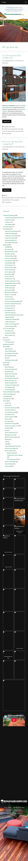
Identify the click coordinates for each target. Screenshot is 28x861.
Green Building (9, 351)
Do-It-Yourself (7, 328)
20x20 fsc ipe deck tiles (10, 129)
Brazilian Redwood (10, 251)
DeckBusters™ (9, 278)
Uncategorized (7, 398)
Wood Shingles (9, 464)
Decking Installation (10, 281)
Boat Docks (8, 249)
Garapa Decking (9, 285)
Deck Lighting (9, 272)
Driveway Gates (9, 410)
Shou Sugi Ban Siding (11, 378)
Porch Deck (8, 299)
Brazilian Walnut (9, 256)
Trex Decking (8, 224)
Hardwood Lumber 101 (11, 426)
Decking (5, 245)
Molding (7, 439)
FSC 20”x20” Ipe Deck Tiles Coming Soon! (12, 143)
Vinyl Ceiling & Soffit (12, 459)
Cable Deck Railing (10, 233)
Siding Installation (10, 383)
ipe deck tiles (19, 131)
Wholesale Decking (10, 360)
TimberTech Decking (10, 319)
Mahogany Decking (10, 292)
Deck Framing (9, 269)
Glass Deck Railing (10, 238)
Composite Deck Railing (11, 236)
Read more (7, 121)
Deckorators (8, 220)
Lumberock (8, 222)
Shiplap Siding (9, 376)
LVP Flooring (8, 342)
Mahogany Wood (9, 435)
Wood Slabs (8, 466)
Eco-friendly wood (10, 412)
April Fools (8, 349)
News (13, 126)
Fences (7, 419)
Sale (6, 358)
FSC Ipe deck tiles (10, 131)
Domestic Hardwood (11, 407)
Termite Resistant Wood (12, 446)
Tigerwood (8, 317)
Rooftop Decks (9, 310)
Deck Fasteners (9, 267)
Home (5, 807)
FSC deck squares (9, 197)
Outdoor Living (9, 294)
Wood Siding (8, 389)
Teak (6, 444)
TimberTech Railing (8, 394)
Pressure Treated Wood (11, 303)
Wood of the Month (10, 461)
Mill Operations (9, 355)
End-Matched (8, 414)
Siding (4, 364)
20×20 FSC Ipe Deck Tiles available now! (11, 56)
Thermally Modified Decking (13, 315)
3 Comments (7, 133)
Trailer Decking (9, 321)
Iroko (6, 430)
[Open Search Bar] (26, 2)
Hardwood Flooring (10, 423)
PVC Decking (8, 308)
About (9, 807)
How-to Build (8, 335)
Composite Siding (10, 369)
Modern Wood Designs (11, 437)
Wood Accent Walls (10, 448)
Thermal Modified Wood (10, 392)
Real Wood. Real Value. (18, 807)
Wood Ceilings (9, 450)
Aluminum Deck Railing (11, 231)
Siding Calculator (9, 380)
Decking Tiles (7, 126)
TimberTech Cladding (11, 385)
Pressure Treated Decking (12, 301)
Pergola (5, 362)
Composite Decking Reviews (13, 217)
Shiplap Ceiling (11, 453)
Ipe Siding (7, 371)
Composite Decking (8, 215)
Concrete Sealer (7, 226)
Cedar (6, 403)
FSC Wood (8, 421)
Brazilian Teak (9, 254)
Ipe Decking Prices (10, 353)
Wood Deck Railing (10, 242)
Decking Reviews (18, 810)
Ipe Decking (8, 290)
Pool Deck (8, 297)
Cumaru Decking (9, 258)
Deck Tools (8, 276)
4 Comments (7, 202)
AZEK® (7, 247)
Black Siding (8, 367)
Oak (6, 441)
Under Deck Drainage (11, 324)
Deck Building (8, 263)
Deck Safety (8, 274)
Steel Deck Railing (10, 240)
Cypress (7, 405)
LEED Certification (10, 432)
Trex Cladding (9, 387)
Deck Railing (6, 229)
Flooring (5, 340)
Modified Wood (7, 344)
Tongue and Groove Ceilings (15, 455)
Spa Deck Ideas (9, 312)
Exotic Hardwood (10, 417)
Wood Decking (9, 326)
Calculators (8, 331)
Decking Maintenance (11, 283)
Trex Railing (6, 396)
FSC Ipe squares (14, 200)
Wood (4, 401)
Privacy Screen (9, 306)
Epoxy (4, 337)
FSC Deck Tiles (19, 197)
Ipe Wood (7, 428)
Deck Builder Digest (10, 260)
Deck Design (8, 265)
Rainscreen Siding (10, 373)
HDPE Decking (9, 288)
